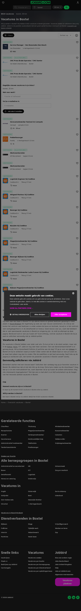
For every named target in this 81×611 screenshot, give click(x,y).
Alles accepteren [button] (61, 314)
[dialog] (40, 305)
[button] (40, 308)
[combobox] (73, 293)
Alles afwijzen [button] (39, 314)
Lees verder (24, 304)
